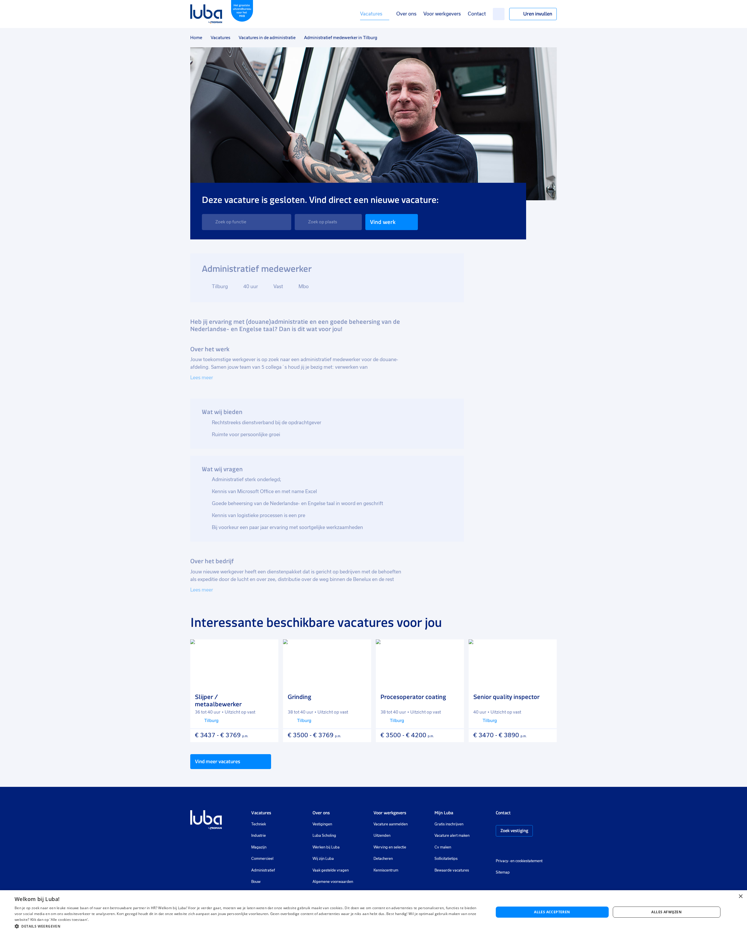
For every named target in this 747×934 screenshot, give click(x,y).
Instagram (499, 848)
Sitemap (503, 872)
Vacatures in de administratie (267, 37)
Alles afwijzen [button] (666, 911)
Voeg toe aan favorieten (269, 649)
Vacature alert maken (452, 836)
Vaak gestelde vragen (331, 870)
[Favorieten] (499, 14)
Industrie (258, 836)
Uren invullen (537, 14)
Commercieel (262, 859)
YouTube (527, 848)
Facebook (507, 848)
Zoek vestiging (514, 830)
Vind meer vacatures (217, 761)
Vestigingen (322, 824)
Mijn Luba (443, 812)
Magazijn (258, 847)
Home (196, 37)
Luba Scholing (324, 836)
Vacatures (371, 14)
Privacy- (502, 861)
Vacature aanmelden (391, 824)
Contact (477, 14)
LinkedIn (516, 848)
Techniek (258, 824)
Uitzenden (382, 836)
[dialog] (373, 912)
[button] (247, 926)
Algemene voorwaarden (333, 882)
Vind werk (382, 222)
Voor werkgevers (442, 14)
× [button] (740, 896)
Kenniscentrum (386, 870)
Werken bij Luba (326, 847)
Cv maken (442, 847)
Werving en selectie (390, 847)
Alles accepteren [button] (552, 911)
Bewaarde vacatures (451, 870)
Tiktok (540, 848)
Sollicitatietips (446, 859)
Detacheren (383, 859)
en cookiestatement (526, 861)
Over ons (406, 14)
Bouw (256, 882)
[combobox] (246, 222)
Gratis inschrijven (448, 824)
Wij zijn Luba (323, 859)
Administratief (263, 870)
